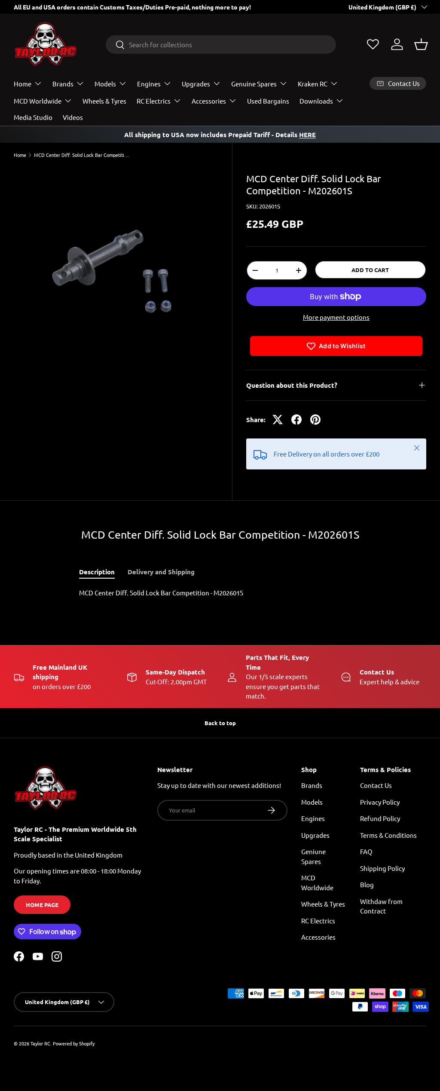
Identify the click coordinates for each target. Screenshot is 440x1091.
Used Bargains (268, 101)
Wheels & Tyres (104, 101)
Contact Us (376, 785)
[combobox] (221, 44)
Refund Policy (380, 818)
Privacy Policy (380, 802)
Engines (313, 818)
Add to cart (370, 269)
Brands (311, 785)
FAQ (366, 851)
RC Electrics (318, 920)
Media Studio (33, 117)
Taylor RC (40, 1043)
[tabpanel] (220, 593)
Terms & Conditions (388, 835)
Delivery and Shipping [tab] (161, 571)
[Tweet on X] (277, 419)
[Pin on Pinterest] (315, 419)
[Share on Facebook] (296, 419)
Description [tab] (97, 571)
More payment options (336, 317)
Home (20, 155)
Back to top (220, 722)
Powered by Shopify (74, 1043)
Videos (73, 117)
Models (312, 802)
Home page (42, 904)
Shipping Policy (382, 868)
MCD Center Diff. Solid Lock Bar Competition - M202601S (82, 155)
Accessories (318, 937)
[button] (421, 44)
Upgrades (315, 835)
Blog (367, 884)
